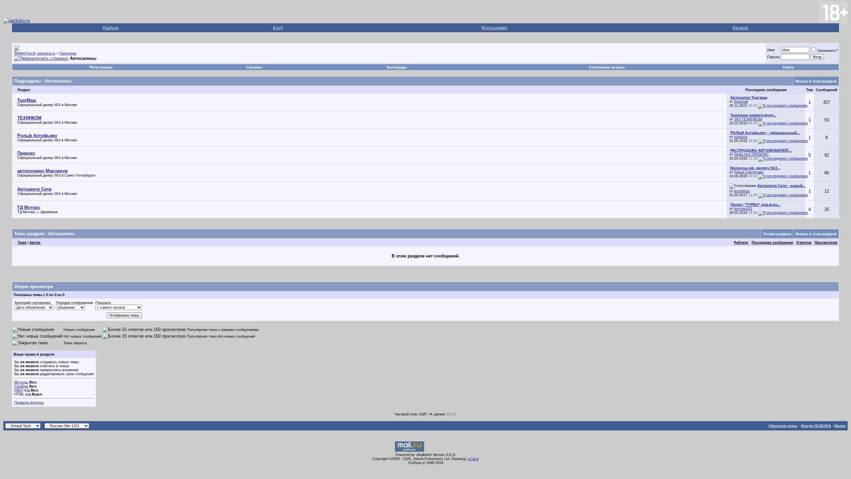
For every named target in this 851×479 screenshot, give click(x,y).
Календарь (397, 67)
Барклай (741, 101)
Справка (254, 67)
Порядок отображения (74, 303)
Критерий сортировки (33, 303)
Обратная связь (783, 426)
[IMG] (18, 390)
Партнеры (68, 53)
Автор (35, 242)
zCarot (473, 459)
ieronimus (742, 191)
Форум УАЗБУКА (816, 426)
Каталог (741, 27)
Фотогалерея (494, 27)
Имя (771, 50)
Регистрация (100, 67)
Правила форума (29, 402)
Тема (22, 242)
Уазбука (110, 27)
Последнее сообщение (772, 242)
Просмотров (825, 242)
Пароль (773, 57)
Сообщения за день (607, 67)
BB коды (21, 382)
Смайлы (21, 386)
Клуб (278, 27)
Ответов (803, 242)
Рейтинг (741, 242)
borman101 (743, 209)
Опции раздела (777, 234)
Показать (103, 303)
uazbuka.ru (46, 53)
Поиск (788, 67)
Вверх (840, 426)
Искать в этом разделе (816, 81)
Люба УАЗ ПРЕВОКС (751, 154)
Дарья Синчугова (748, 172)
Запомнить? (827, 51)
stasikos (741, 137)
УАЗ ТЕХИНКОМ (748, 119)
